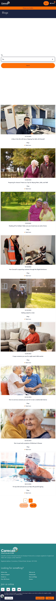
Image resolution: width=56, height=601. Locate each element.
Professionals (32, 574)
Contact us (3, 577)
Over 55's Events (5, 579)
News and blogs (33, 577)
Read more (28, 145)
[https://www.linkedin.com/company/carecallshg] (13, 589)
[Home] (5, 3)
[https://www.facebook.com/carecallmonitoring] (2, 589)
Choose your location (28, 8)
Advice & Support (5, 574)
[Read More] (28, 119)
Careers (31, 579)
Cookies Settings (8, 598)
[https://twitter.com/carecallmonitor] (8, 589)
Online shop (4, 572)
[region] (28, 596)
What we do (32, 572)
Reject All (50, 598)
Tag (2, 55)
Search (28, 65)
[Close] (53, 593)
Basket (53, 3)
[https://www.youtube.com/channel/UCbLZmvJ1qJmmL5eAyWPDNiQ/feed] (19, 589)
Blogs (28, 142)
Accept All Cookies (40, 598)
